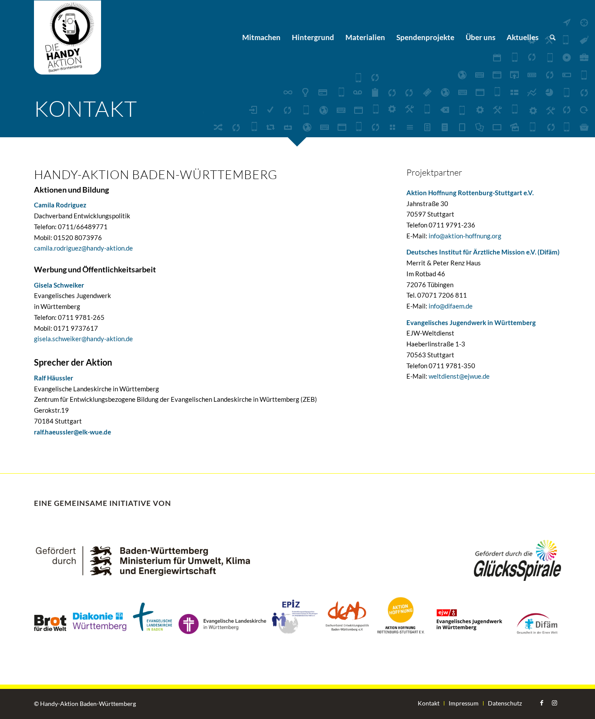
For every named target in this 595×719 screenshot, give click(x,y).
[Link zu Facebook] (541, 702)
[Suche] (552, 37)
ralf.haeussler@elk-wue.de (72, 432)
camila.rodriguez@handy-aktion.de (83, 248)
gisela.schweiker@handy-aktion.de (83, 339)
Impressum (464, 703)
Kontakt (428, 703)
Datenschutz (505, 703)
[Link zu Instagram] (554, 702)
